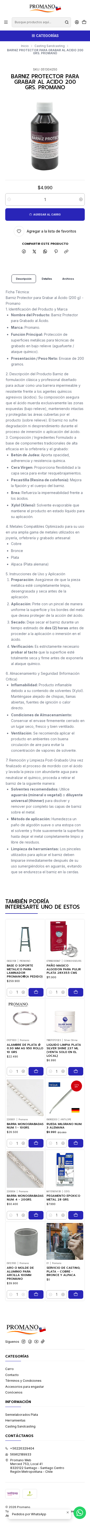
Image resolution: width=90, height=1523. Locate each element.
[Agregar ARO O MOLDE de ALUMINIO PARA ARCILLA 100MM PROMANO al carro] (36, 1294)
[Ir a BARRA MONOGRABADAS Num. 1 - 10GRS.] (25, 1097)
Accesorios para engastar (24, 1386)
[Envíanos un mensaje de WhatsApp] (80, 1512)
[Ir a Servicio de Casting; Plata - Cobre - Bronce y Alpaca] (64, 1241)
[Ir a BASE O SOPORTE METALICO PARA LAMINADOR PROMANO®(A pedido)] (25, 939)
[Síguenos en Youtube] (36, 1342)
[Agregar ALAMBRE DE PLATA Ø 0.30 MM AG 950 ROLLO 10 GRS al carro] (36, 1071)
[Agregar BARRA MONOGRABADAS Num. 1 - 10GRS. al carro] (36, 1143)
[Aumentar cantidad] (80, 200)
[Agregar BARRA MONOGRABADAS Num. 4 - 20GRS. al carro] (36, 1215)
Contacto (12, 1375)
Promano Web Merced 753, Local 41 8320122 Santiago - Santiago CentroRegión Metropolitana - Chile (37, 1466)
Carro (9, 1369)
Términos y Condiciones (23, 1380)
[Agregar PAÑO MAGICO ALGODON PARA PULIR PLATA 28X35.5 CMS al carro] (75, 992)
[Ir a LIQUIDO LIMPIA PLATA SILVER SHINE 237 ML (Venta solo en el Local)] (64, 1018)
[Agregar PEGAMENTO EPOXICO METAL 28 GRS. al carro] (75, 1215)
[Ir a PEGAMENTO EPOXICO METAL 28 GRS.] (64, 1169)
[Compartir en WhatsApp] (45, 252)
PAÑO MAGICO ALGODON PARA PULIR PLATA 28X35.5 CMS (63, 969)
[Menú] (6, 22)
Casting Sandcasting (49, 46)
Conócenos (13, 1392)
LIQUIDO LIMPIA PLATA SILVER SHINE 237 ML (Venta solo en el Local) (63, 1050)
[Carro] (84, 22)
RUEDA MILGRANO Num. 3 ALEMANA (64, 1126)
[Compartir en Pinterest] (56, 252)
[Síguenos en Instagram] (23, 1342)
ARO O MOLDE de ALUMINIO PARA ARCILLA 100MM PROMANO (20, 1273)
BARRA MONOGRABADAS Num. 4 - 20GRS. (25, 1198)
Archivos (68, 278)
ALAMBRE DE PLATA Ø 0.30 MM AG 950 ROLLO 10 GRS (25, 1048)
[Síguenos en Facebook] (30, 1342)
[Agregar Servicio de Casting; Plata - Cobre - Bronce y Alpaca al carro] (75, 1294)
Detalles (47, 278)
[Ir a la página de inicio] (45, 8)
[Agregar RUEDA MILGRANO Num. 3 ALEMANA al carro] (75, 1143)
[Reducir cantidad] (9, 200)
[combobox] (41, 22)
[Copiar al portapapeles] (66, 252)
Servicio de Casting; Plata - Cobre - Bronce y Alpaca (63, 1271)
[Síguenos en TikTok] (42, 1342)
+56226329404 (22, 1448)
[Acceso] (77, 22)
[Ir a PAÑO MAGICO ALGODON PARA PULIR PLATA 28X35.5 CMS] (64, 939)
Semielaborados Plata (21, 1414)
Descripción (24, 278)
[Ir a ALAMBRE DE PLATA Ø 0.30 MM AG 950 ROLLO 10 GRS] (25, 1018)
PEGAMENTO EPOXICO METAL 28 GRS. (63, 1198)
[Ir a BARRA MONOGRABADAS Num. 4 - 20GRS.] (25, 1169)
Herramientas (15, 1420)
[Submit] (66, 22)
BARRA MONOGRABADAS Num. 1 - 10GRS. (25, 1126)
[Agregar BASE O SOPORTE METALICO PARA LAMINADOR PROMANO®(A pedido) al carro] (36, 992)
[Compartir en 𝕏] (34, 252)
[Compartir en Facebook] (24, 252)
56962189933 (20, 1454)
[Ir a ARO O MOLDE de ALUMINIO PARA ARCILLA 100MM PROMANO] (25, 1241)
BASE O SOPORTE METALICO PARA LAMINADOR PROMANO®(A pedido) (24, 971)
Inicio (25, 46)
